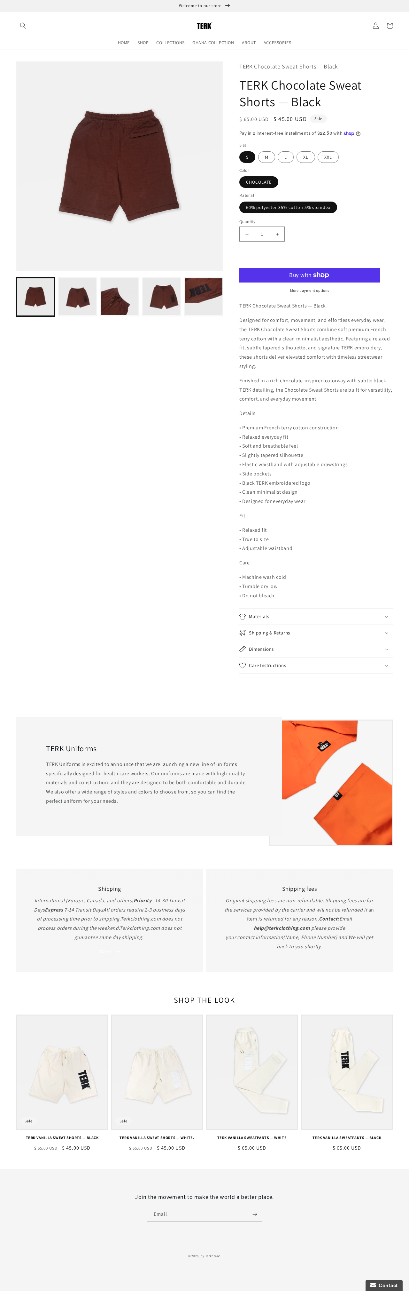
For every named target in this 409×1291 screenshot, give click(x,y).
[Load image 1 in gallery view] (35, 296)
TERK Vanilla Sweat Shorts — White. (157, 1137)
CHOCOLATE (259, 182)
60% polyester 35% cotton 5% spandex (288, 207)
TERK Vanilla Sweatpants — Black (347, 1137)
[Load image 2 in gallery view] (77, 296)
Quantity (247, 221)
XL (305, 157)
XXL (328, 157)
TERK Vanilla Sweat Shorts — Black (62, 1137)
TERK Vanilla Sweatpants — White (252, 1137)
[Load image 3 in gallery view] (119, 296)
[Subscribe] (255, 1214)
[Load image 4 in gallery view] (161, 296)
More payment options (309, 290)
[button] (23, 26)
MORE (105, 951)
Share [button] (253, 682)
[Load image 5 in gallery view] (203, 296)
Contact (387, 1285)
